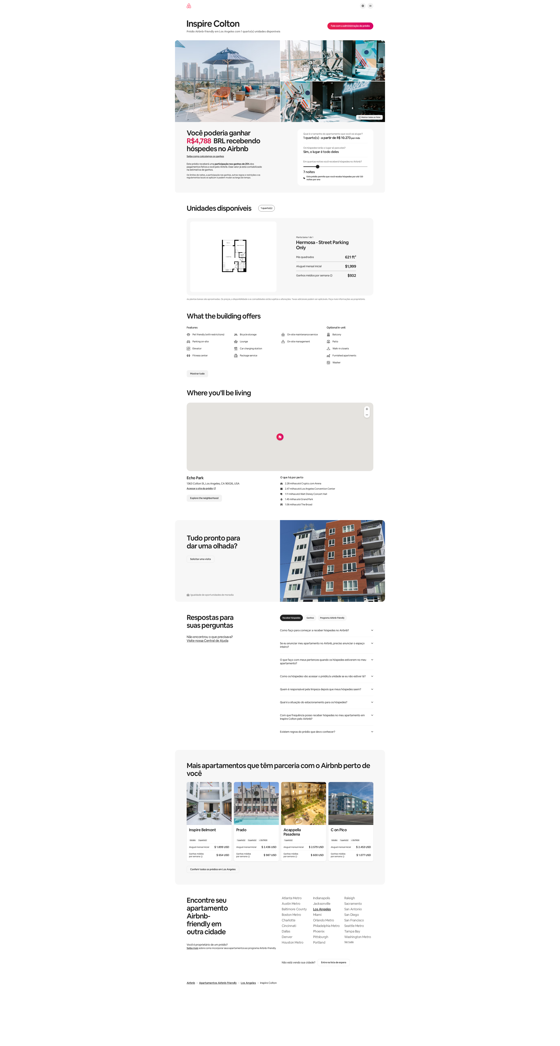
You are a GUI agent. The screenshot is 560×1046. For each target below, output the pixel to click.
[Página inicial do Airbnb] (189, 6)
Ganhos (310, 618)
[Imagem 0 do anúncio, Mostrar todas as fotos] (227, 81)
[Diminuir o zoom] (367, 415)
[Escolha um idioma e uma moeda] (363, 6)
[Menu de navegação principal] (370, 6)
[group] (335, 157)
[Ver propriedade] (209, 821)
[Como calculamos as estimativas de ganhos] (331, 275)
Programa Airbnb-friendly (332, 618)
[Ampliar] (367, 409)
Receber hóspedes (291, 618)
